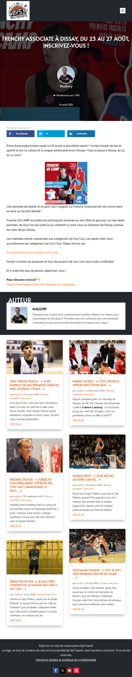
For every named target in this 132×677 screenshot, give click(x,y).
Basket (44, 394)
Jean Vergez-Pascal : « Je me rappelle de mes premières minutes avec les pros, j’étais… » (34, 385)
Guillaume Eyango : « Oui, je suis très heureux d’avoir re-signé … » (97, 573)
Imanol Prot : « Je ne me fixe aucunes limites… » (93, 477)
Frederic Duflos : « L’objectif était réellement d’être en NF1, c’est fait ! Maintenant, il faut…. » (31, 485)
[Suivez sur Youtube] (69, 670)
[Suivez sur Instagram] (76, 670)
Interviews (26, 398)
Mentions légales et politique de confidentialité (66, 660)
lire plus (15, 423)
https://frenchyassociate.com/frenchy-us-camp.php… (41, 284)
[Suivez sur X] (62, 670)
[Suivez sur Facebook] (55, 670)
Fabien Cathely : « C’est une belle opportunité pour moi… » (96, 383)
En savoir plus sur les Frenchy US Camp (32, 252)
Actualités (15, 398)
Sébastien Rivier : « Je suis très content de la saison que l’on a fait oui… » (33, 585)
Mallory (66, 86)
